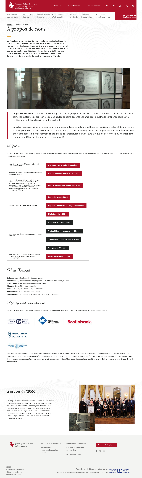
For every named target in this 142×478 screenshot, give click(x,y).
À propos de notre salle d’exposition (62, 165)
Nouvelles (57, 6)
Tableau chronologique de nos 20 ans (63, 239)
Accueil (9, 25)
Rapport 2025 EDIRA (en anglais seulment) (66, 206)
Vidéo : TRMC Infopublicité (59, 223)
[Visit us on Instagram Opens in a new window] (120, 6)
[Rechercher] (114, 6)
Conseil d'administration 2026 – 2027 (63, 174)
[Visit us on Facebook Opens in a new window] (133, 6)
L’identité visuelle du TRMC (59, 256)
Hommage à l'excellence (76, 443)
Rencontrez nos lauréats (51, 443)
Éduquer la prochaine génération (75, 449)
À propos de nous (93, 6)
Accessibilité (81, 469)
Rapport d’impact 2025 (58, 197)
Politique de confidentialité (97, 469)
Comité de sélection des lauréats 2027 (64, 185)
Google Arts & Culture (57, 248)
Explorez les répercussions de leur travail (50, 450)
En (107, 6)
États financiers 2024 (57, 214)
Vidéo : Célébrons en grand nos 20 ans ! (64, 231)
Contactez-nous (73, 6)
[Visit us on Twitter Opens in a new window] (127, 6)
